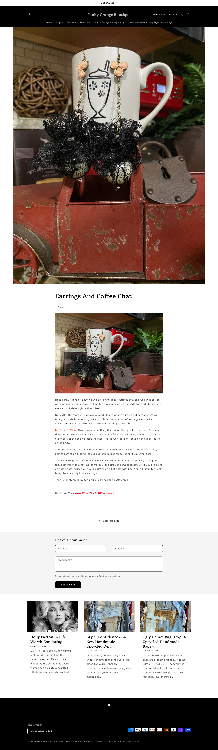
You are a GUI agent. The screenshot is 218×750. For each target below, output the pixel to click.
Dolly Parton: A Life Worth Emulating (48, 639)
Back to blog (111, 520)
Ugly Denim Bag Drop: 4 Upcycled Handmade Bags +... (164, 641)
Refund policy (64, 741)
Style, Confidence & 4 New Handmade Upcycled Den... (106, 641)
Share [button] (61, 307)
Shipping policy (112, 741)
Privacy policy (79, 741)
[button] (30, 14)
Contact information (130, 741)
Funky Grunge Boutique (45, 741)
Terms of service (95, 741)
